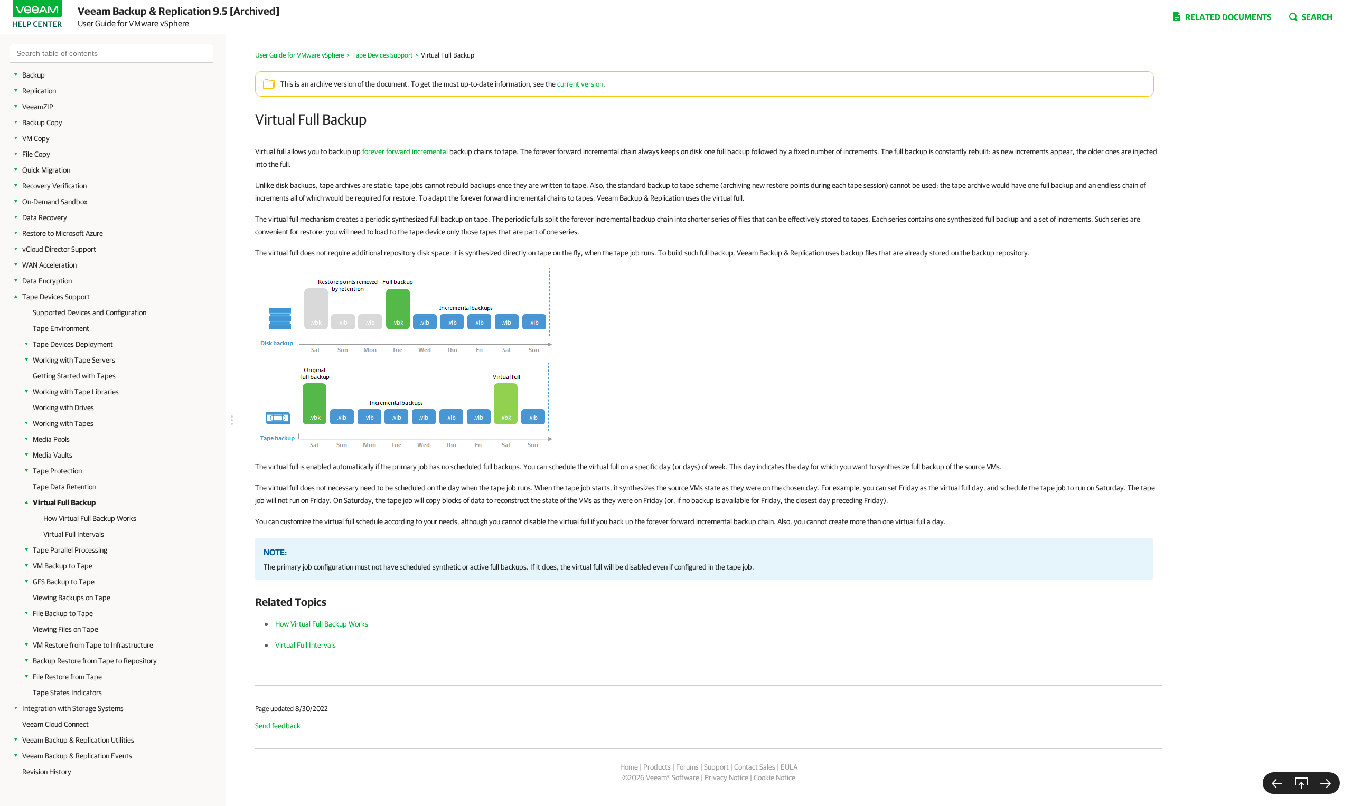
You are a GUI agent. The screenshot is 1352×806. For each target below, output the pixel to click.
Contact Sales (754, 767)
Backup (33, 75)
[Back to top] (1301, 783)
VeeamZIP (37, 106)
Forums (687, 767)
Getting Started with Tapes (74, 376)
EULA (789, 767)
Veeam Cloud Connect (55, 724)
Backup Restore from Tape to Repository (95, 661)
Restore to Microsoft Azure (62, 233)
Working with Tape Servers (74, 360)
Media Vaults (52, 455)
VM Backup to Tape (62, 566)
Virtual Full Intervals (73, 534)
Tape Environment (61, 328)
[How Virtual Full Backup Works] (1325, 783)
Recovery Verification (54, 186)
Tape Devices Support (56, 296)
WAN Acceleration (49, 265)
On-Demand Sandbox (55, 201)
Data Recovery (44, 217)
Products (657, 767)
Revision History (46, 771)
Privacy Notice (726, 777)
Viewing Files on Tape (65, 629)
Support (716, 767)
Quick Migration (46, 170)
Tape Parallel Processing (70, 550)
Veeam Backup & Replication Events (77, 756)
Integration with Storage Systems (73, 708)
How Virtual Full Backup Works (89, 518)
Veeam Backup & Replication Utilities (78, 740)
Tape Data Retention (64, 486)
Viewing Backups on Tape (71, 597)
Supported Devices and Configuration (89, 312)
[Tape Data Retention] (1277, 783)
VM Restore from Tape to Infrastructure (93, 645)
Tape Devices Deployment (73, 344)
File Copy (36, 154)
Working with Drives (63, 407)
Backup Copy (42, 122)
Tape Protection (57, 471)
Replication (39, 91)
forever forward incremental (405, 151)
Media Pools (51, 439)
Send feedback (278, 726)
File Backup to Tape (63, 613)
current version (580, 84)
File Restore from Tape (67, 676)
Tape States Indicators (67, 692)
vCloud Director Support (59, 249)
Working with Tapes (63, 423)
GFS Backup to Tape (64, 581)
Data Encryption (47, 281)
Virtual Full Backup (64, 502)
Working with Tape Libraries (76, 391)
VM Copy (36, 138)
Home (629, 767)
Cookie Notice (774, 777)
